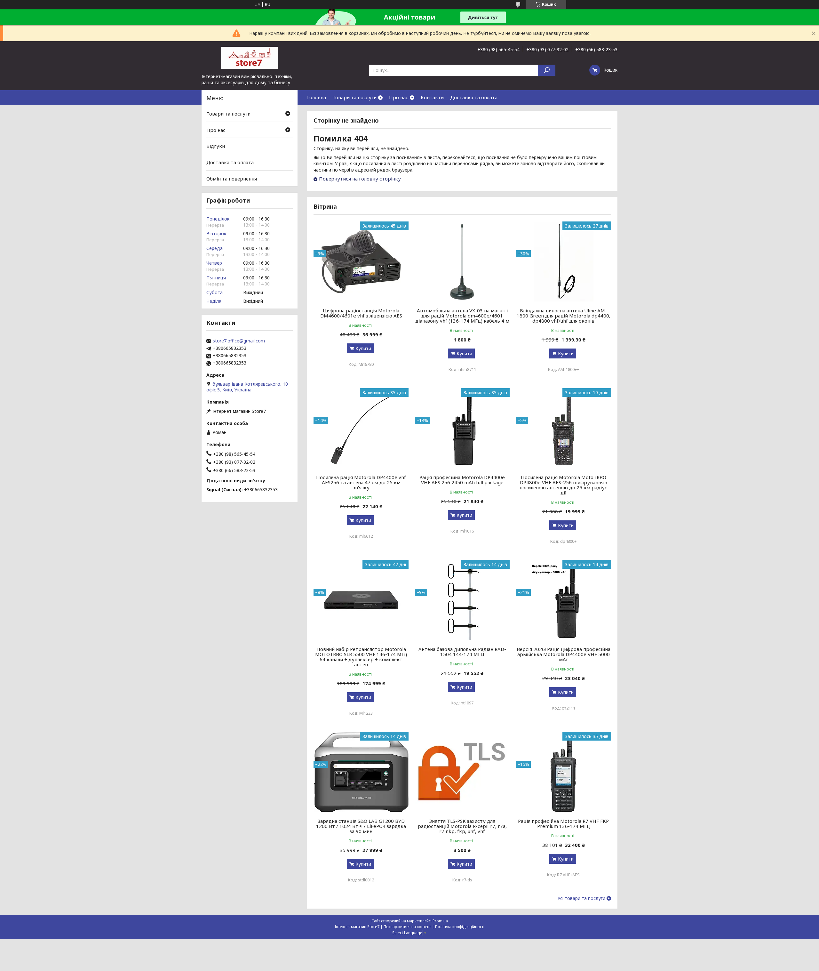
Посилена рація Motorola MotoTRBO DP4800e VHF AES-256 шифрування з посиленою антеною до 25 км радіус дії (563, 485)
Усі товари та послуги (581, 898)
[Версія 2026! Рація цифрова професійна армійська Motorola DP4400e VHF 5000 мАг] (563, 600)
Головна (316, 97)
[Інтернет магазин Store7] (249, 57)
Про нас (398, 97)
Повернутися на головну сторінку (360, 178)
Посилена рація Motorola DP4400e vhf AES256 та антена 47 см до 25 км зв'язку (361, 482)
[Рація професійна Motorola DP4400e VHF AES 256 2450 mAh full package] (462, 428)
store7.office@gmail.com (239, 341)
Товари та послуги (354, 97)
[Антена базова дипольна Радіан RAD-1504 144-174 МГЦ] (462, 600)
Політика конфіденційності (459, 926)
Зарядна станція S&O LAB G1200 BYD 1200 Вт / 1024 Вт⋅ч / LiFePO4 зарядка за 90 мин (361, 826)
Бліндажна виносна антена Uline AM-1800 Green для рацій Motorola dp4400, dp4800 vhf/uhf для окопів (563, 315)
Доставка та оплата (473, 97)
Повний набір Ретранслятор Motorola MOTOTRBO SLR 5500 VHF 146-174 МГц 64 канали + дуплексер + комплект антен (361, 656)
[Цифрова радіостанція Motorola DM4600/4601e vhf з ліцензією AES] (361, 261)
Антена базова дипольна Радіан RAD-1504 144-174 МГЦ (462, 651)
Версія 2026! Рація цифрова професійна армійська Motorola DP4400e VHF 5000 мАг (563, 654)
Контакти (432, 97)
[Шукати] (546, 70)
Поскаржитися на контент (407, 926)
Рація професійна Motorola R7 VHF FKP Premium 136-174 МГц (563, 823)
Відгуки (215, 146)
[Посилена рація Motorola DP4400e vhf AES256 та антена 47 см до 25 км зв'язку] (361, 428)
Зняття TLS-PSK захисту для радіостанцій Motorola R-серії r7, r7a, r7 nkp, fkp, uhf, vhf (462, 826)
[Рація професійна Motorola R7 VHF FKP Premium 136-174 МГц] (563, 772)
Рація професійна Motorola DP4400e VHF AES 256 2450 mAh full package (462, 480)
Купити (363, 348)
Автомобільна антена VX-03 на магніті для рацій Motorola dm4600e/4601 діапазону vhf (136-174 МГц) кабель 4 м (462, 315)
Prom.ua (440, 921)
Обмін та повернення (231, 178)
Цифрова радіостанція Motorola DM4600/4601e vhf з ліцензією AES (361, 313)
